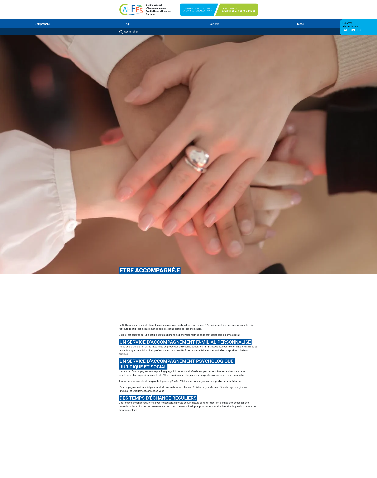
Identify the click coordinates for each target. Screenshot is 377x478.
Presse (300, 23)
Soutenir (214, 23)
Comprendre (42, 23)
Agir (128, 23)
